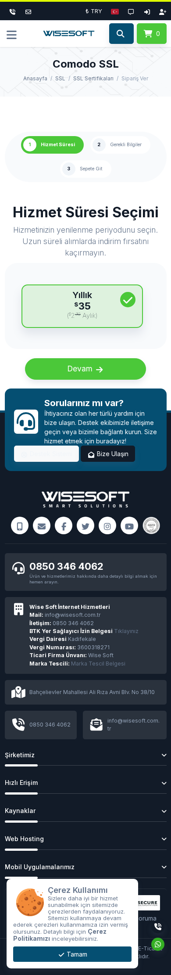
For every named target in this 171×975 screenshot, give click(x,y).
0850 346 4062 (66, 566)
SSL (60, 78)
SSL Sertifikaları (93, 78)
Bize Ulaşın (111, 453)
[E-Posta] (28, 10)
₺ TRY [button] (94, 10)
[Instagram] (107, 525)
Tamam (76, 954)
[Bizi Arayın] (19, 525)
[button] (115, 10)
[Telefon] (13, 10)
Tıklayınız (84, 631)
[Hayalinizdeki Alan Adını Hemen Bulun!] (121, 33)
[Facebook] (63, 525)
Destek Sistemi (50, 453)
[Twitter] (85, 525)
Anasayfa (35, 78)
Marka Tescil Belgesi (98, 663)
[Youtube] (129, 525)
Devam (81, 368)
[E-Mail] (41, 525)
